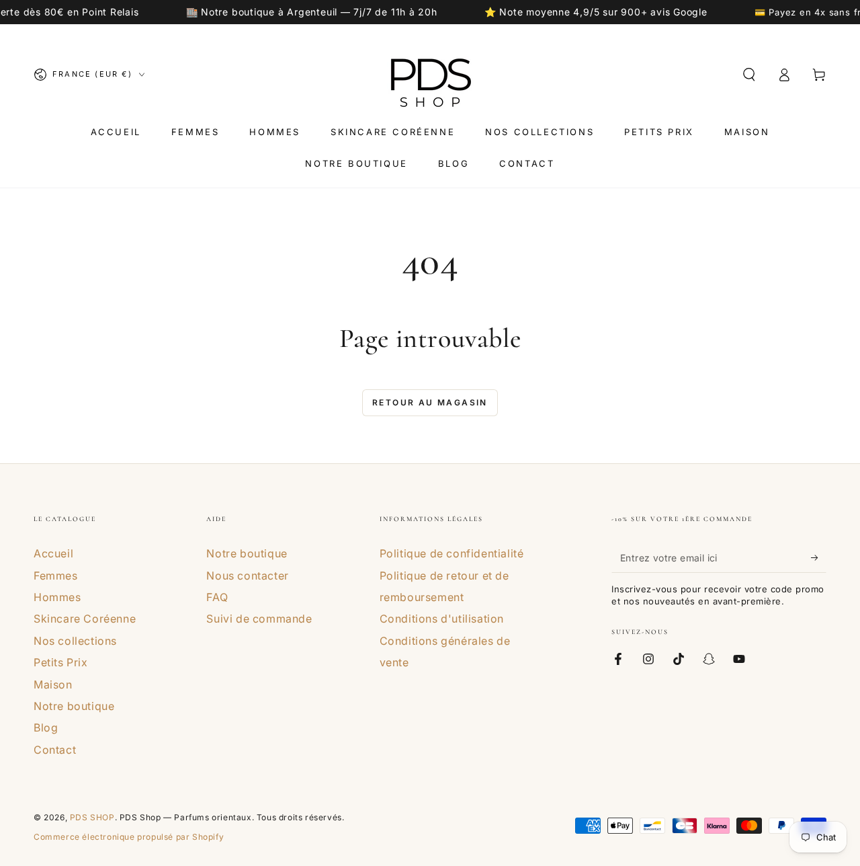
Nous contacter (247, 575)
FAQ (217, 597)
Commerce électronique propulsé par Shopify (129, 837)
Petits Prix (61, 662)
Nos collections (75, 640)
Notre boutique (74, 706)
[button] (749, 74)
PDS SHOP (92, 817)
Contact (55, 749)
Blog (46, 727)
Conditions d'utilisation (442, 618)
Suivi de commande (259, 618)
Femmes (56, 575)
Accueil (53, 553)
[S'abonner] (818, 557)
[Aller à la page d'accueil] (430, 74)
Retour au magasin (430, 402)
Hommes (57, 597)
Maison (53, 684)
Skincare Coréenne (85, 618)
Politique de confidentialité (452, 553)
